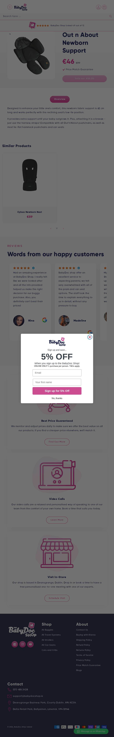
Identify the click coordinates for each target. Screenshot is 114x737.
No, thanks (57, 398)
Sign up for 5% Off (57, 390)
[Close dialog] (90, 337)
